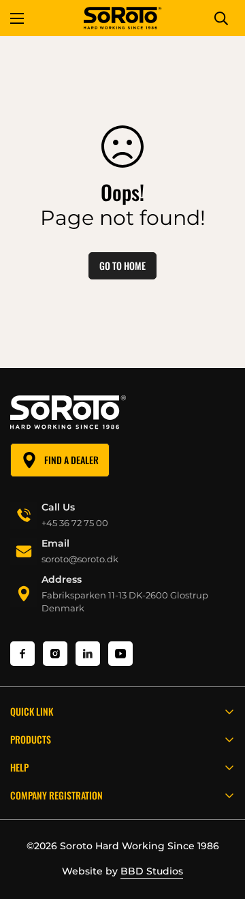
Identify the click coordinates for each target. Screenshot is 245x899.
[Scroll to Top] (220, 826)
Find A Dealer (71, 460)
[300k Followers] (22, 653)
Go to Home (122, 265)
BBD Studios (151, 871)
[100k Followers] (55, 653)
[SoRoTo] (123, 18)
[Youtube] (120, 653)
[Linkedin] (88, 653)
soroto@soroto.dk (80, 558)
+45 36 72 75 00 (75, 522)
